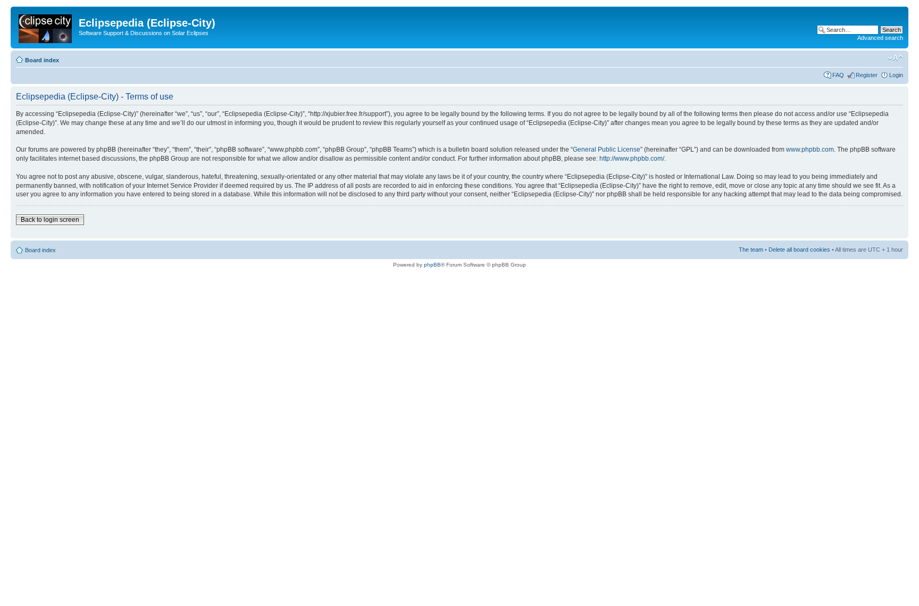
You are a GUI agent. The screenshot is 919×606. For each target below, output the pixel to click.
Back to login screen (50, 219)
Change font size (895, 58)
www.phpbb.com (810, 149)
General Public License (606, 149)
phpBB (432, 265)
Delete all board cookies (799, 249)
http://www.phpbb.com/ (631, 158)
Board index (42, 60)
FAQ (838, 75)
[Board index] (46, 26)
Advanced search (880, 38)
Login (896, 75)
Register (867, 75)
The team (751, 249)
